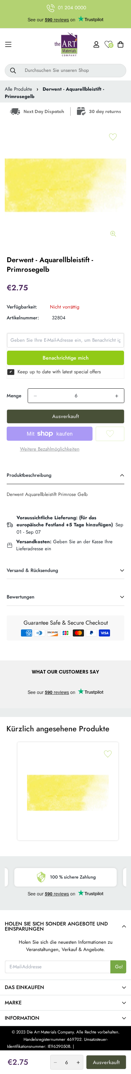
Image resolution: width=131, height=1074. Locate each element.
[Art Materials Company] (66, 44)
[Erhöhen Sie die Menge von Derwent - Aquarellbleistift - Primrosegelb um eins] (116, 396)
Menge (14, 395)
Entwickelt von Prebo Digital (99, 1046)
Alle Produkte (18, 89)
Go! (119, 966)
